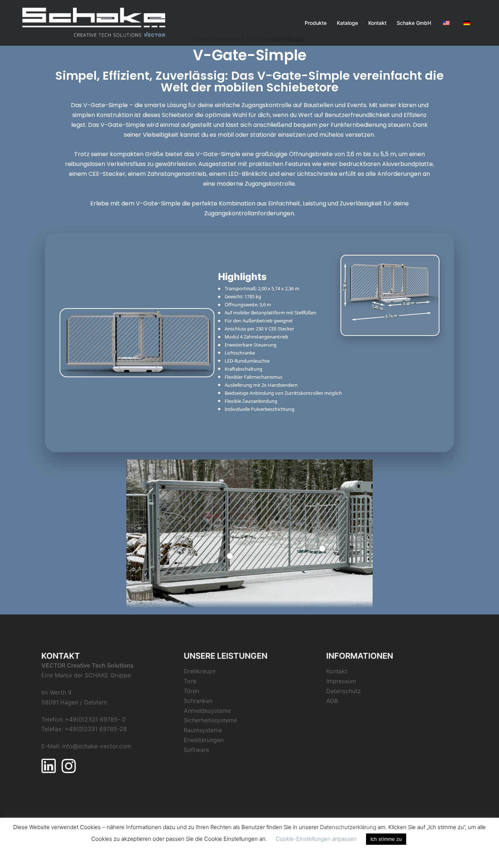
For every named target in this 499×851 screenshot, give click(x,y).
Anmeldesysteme (207, 710)
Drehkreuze (200, 671)
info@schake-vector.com (96, 746)
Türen (191, 691)
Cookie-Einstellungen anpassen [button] (316, 838)
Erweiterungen (204, 740)
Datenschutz (343, 691)
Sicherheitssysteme (210, 720)
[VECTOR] (94, 22)
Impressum (341, 681)
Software (196, 749)
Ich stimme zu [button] (386, 839)
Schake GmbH (414, 23)
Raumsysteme (203, 730)
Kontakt (377, 23)
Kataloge (347, 23)
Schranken (198, 700)
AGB (332, 700)
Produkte (316, 23)
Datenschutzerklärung (348, 827)
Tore (190, 681)
